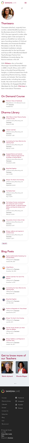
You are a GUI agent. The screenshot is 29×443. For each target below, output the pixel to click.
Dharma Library (6, 401)
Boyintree (10, 438)
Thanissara (11, 104)
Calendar (4, 404)
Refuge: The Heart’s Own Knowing (15, 180)
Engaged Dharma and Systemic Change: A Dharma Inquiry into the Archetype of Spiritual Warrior (15, 155)
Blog (3, 417)
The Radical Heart (10, 191)
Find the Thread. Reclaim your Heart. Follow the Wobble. (15, 328)
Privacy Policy (4, 434)
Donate (4, 408)
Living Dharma (9, 267)
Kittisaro (8, 63)
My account (5, 424)
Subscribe (5, 414)
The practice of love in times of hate (15, 220)
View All (4, 243)
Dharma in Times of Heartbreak (14, 101)
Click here (21, 86)
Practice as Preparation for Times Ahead (16, 308)
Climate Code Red (11, 130)
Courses (4, 398)
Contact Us (5, 411)
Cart (3, 421)
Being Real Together (11, 168)
